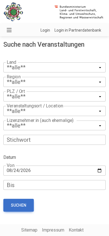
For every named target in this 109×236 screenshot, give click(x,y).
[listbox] (54, 67)
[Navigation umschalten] (9, 30)
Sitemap (29, 230)
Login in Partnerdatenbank (77, 30)
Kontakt (76, 230)
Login (45, 30)
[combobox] (54, 96)
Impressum (53, 230)
